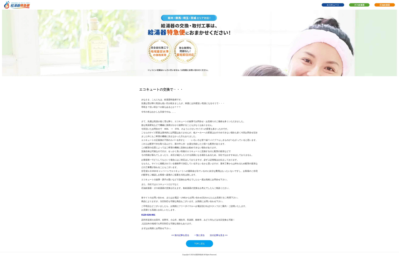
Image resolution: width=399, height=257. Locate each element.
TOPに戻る (199, 243)
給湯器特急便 (198, 254)
